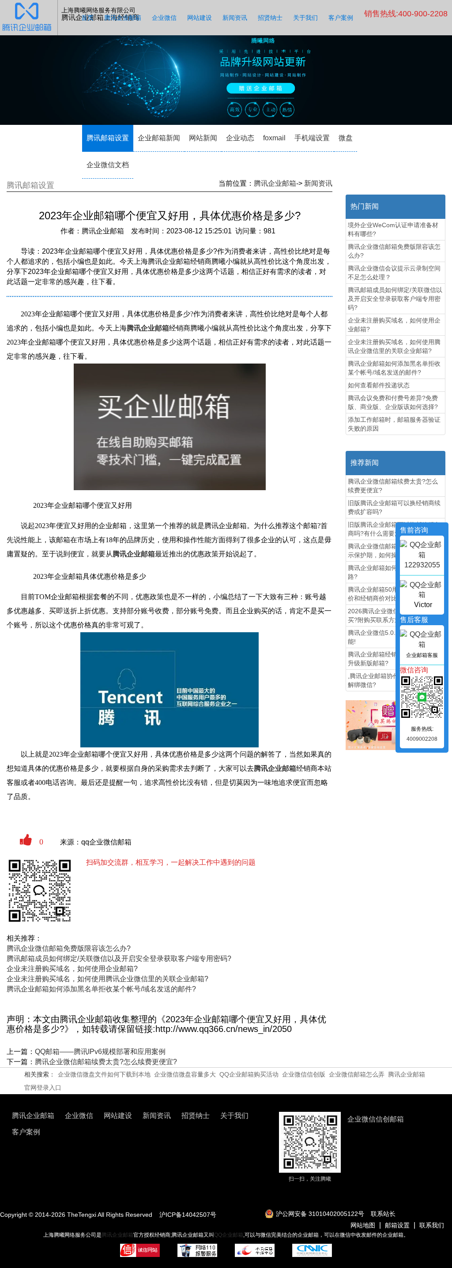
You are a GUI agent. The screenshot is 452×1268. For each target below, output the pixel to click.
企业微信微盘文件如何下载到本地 (104, 1074)
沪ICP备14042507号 (187, 1214)
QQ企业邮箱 (228, 1235)
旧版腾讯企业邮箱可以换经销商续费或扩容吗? (394, 507)
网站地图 (362, 1225)
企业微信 (164, 17)
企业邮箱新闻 (159, 138)
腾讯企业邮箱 (122, 17)
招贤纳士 (270, 17)
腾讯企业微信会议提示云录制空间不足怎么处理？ (394, 273)
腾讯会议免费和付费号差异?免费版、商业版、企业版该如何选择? (393, 402)
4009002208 (422, 739)
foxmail (274, 138)
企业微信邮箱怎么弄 (356, 1074)
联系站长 (383, 1213)
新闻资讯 (234, 17)
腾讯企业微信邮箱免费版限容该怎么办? (69, 948)
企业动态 (240, 138)
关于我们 (305, 17)
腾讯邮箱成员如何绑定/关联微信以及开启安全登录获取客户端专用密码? (119, 958)
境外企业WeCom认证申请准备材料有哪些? (393, 229)
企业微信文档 (108, 165)
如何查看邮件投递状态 (379, 385)
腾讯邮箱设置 (108, 138)
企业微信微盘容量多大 (185, 1074)
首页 (87, 17)
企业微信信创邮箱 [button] (375, 1119)
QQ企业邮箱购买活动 (249, 1074)
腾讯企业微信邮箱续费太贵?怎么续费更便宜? (106, 1061)
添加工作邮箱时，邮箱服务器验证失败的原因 (394, 424)
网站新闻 (203, 138)
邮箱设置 (397, 1225)
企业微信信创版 (303, 1074)
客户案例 (340, 17)
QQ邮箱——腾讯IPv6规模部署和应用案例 (100, 1051)
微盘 (346, 138)
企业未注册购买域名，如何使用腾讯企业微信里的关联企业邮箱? (107, 979)
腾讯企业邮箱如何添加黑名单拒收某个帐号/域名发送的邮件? (101, 989)
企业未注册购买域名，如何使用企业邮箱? (72, 968)
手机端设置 (312, 138)
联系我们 (431, 1225)
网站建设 (199, 17)
